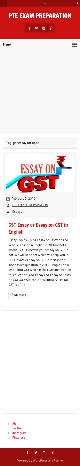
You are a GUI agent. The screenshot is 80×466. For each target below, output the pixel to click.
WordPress (40, 460)
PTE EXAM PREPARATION (40, 15)
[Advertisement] (40, 92)
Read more (19, 295)
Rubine (58, 460)
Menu (7, 44)
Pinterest (18, 437)
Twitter (17, 428)
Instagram (19, 433)
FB (14, 424)
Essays (17, 212)
